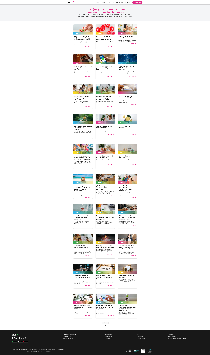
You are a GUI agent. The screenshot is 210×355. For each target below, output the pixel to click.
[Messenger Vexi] (19, 338)
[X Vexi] (26, 338)
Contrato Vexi (170, 334)
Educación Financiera (126, 2)
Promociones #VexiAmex (68, 338)
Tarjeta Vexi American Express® (69, 334)
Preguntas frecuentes (141, 338)
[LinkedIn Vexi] (21, 338)
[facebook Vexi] (13, 338)
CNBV (166, 349)
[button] (98, 2)
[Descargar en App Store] (20, 342)
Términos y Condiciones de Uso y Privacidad (177, 338)
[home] (71, 2)
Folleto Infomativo (171, 340)
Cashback (65, 340)
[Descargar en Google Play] (14, 342)
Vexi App (138, 334)
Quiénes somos (140, 336)
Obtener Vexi (137, 2)
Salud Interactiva (108, 336)
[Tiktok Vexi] (17, 338)
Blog (137, 340)
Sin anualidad (107, 338)
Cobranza (138, 343)
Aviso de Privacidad (172, 336)
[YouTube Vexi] (24, 338)
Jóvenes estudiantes (109, 343)
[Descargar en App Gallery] (25, 342)
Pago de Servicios (108, 334)
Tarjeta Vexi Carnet (67, 336)
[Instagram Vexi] (15, 338)
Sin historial (107, 340)
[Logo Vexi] (15, 334)
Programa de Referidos (67, 343)
